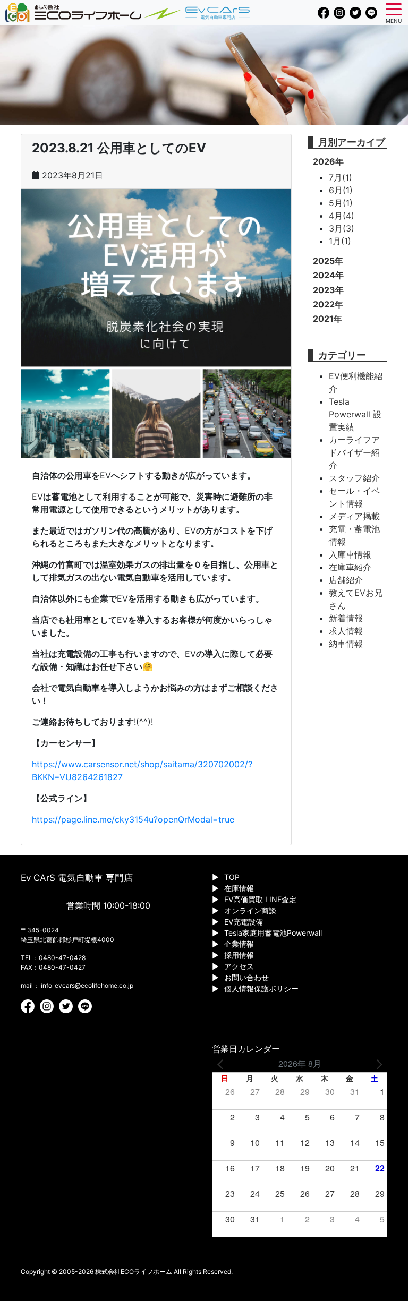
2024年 (328, 275)
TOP (232, 876)
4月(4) (341, 215)
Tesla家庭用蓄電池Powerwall (273, 932)
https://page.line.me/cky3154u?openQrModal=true (133, 819)
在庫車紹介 (350, 567)
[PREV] (222, 1063)
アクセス (239, 966)
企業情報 (239, 943)
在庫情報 (239, 888)
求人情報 (346, 631)
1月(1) (340, 241)
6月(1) (341, 190)
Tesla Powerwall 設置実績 (355, 414)
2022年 (328, 304)
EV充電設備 (243, 921)
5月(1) (341, 203)
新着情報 (346, 618)
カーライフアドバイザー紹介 (354, 452)
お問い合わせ (246, 977)
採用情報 (239, 955)
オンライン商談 (250, 910)
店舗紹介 (346, 580)
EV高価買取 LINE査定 (260, 899)
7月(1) (340, 177)
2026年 (328, 161)
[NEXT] (377, 1063)
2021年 (327, 318)
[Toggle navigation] (393, 8)
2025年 (328, 260)
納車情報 (346, 643)
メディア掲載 (354, 516)
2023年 (328, 290)
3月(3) (341, 228)
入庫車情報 (350, 554)
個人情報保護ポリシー (261, 988)
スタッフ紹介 (354, 478)
